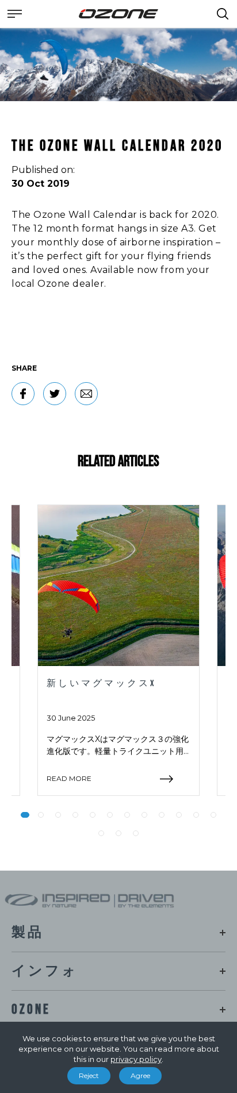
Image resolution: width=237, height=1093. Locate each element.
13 (101, 833)
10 (179, 815)
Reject (89, 1075)
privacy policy (136, 1059)
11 (196, 815)
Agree (140, 1075)
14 (118, 833)
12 (213, 815)
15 (136, 833)
